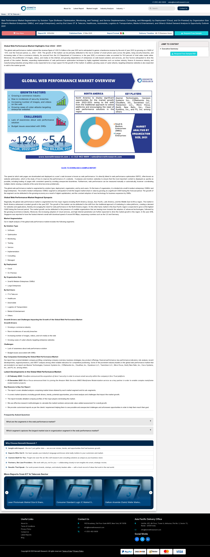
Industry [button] (119, 8)
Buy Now (20, 33)
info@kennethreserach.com (94, 527)
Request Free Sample (192, 33)
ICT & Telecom (13, 14)
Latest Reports (26, 535)
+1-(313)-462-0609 (159, 2)
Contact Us (183, 8)
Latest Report (79, 8)
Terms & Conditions (28, 526)
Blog (22, 538)
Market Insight (92, 8)
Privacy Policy (26, 529)
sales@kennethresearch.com (178, 2)
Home (3, 14)
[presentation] (6, 492)
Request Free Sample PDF (184, 54)
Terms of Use (67, 551)
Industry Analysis (107, 8)
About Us (67, 8)
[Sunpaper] (28, 8)
